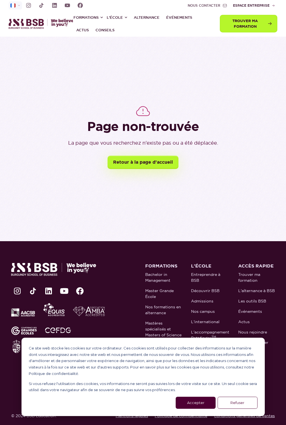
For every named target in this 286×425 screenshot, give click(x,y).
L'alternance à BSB (256, 290)
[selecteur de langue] (15, 5)
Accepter (195, 402)
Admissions (202, 301)
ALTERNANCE (146, 17)
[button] (88, 17)
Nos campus (203, 311)
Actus (82, 30)
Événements (179, 17)
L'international (205, 321)
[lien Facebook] (80, 5)
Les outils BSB (252, 301)
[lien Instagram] (28, 5)
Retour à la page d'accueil (143, 162)
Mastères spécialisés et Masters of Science (163, 329)
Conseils (105, 30)
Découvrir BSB (205, 290)
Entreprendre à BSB (205, 277)
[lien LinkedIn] (54, 5)
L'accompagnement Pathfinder (210, 335)
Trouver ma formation (249, 277)
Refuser (237, 402)
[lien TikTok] (41, 5)
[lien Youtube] (67, 5)
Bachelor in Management (157, 277)
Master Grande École (159, 293)
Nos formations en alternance (163, 309)
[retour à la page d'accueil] (37, 24)
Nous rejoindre (252, 332)
